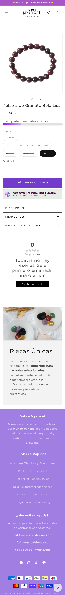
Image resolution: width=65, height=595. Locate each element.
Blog (47, 502)
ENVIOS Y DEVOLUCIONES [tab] (22, 225)
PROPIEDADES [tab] (15, 216)
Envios (45, 478)
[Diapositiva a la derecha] (40, 99)
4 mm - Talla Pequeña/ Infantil (29, 146)
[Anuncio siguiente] (59, 3)
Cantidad (8, 161)
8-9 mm (30, 154)
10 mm (47, 153)
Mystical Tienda (22, 593)
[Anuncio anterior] (5, 3)
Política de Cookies (28, 478)
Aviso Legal (16, 463)
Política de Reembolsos (32, 494)
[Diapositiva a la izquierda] (25, 99)
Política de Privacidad (32, 471)
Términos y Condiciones (40, 463)
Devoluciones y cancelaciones (32, 486)
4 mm (12, 138)
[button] (7, 12)
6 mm (12, 154)
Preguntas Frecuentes (29, 502)
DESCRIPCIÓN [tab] (14, 208)
